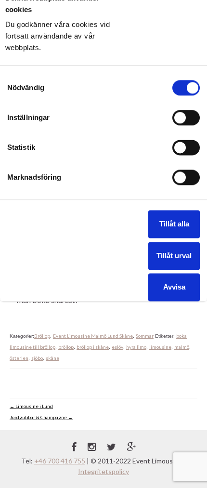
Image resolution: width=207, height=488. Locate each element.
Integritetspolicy (103, 471)
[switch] (186, 117)
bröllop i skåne (93, 347)
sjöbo (37, 358)
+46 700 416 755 (59, 461)
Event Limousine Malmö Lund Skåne (93, 336)
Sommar (145, 336)
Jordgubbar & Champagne (41, 417)
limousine (160, 347)
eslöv (117, 347)
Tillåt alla (174, 224)
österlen (19, 358)
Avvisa (174, 287)
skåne (52, 358)
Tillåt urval (174, 255)
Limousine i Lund (31, 406)
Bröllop (42, 336)
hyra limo (136, 347)
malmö (181, 347)
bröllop (66, 347)
